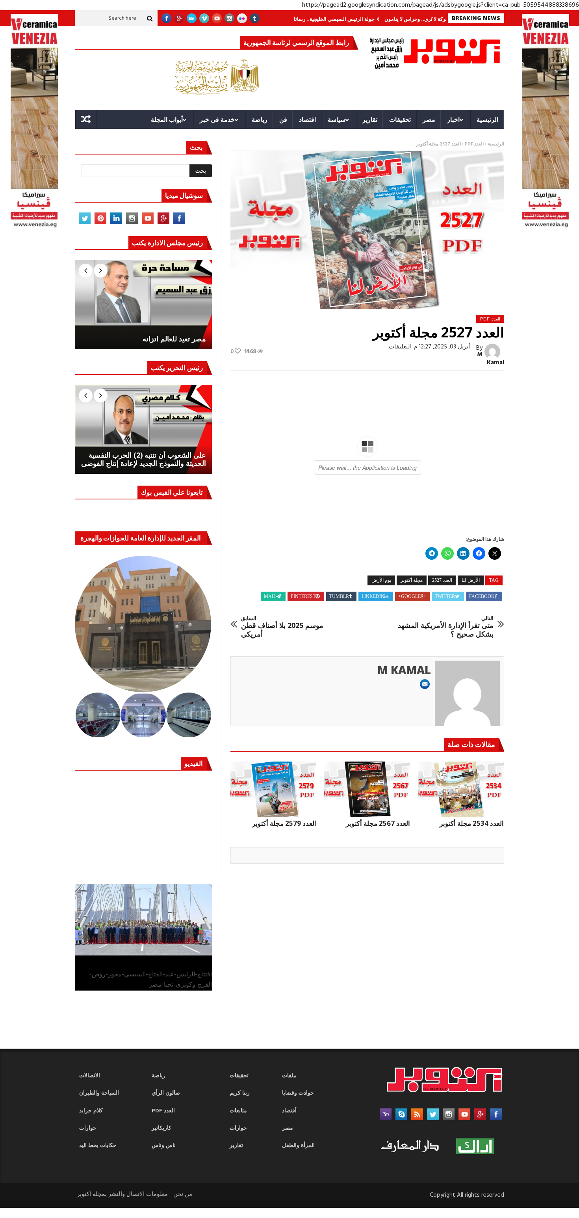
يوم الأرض (381, 580)
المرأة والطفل (298, 1145)
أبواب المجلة (167, 119)
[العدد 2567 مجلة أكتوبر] (367, 790)
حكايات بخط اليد (98, 1145)
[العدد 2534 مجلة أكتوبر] (461, 790)
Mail (270, 596)
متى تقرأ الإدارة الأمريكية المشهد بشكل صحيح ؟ (446, 627)
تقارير (369, 119)
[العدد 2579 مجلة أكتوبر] (273, 790)
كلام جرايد (91, 1111)
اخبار (453, 119)
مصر (429, 119)
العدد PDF (474, 144)
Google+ (409, 596)
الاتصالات (89, 1075)
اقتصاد (307, 119)
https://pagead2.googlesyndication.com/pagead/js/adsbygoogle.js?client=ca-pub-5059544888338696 (440, 5)
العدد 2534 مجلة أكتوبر (472, 823)
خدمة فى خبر (217, 119)
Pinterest (303, 596)
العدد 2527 (442, 580)
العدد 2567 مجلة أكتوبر (378, 823)
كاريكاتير (161, 1128)
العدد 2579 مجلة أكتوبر (284, 823)
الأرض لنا (471, 580)
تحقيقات (400, 119)
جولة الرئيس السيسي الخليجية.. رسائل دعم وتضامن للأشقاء (354, 18)
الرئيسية (487, 119)
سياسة (336, 119)
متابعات (238, 1111)
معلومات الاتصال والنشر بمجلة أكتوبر (122, 1194)
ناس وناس (164, 1145)
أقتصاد (289, 1111)
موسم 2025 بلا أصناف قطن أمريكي (282, 627)
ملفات (289, 1075)
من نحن (182, 1194)
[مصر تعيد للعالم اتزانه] (143, 304)
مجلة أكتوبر (412, 580)
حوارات (87, 1128)
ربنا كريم (240, 1093)
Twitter (445, 596)
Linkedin (373, 596)
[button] (143, 624)
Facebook (482, 596)
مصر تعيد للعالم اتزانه (174, 339)
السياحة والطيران (99, 1093)
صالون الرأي (166, 1093)
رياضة (259, 119)
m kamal (490, 358)
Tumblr (339, 596)
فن (283, 119)
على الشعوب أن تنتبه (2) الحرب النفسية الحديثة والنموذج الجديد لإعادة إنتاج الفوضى (143, 459)
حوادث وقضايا (298, 1093)
